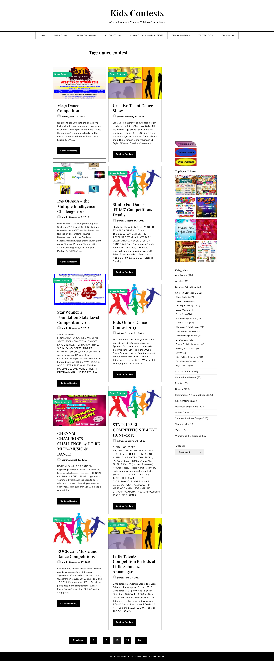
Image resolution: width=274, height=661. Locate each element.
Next (141, 640)
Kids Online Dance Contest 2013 (130, 325)
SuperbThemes (157, 656)
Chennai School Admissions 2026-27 (146, 35)
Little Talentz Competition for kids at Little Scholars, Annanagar (134, 563)
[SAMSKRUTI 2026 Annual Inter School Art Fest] (185, 185)
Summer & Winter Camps (188, 418)
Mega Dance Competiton (68, 108)
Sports (179, 352)
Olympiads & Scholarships (187, 327)
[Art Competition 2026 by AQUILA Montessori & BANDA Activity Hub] (206, 252)
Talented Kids (182, 424)
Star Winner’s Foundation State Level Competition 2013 (78, 317)
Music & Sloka (182, 322)
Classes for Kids (183, 371)
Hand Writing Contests (186, 318)
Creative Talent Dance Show (133, 108)
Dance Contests (183, 301)
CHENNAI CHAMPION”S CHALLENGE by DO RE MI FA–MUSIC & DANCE (78, 444)
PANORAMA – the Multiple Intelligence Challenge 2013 (76, 206)
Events (178, 383)
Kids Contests (137, 12)
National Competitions (186, 406)
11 (127, 640)
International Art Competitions (191, 395)
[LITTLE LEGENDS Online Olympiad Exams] (185, 207)
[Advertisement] (196, 93)
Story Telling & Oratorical (187, 357)
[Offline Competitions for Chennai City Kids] (185, 230)
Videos (178, 430)
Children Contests (184, 292)
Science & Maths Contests (187, 344)
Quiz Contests (182, 340)
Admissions (181, 275)
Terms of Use (228, 35)
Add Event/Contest (112, 35)
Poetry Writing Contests (186, 335)
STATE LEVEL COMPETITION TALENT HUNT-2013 (135, 430)
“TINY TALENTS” (205, 35)
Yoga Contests (182, 365)
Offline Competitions (86, 35)
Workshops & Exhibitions (188, 436)
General (179, 389)
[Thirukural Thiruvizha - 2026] (185, 252)
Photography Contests (186, 331)
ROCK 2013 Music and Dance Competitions (77, 553)
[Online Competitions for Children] (206, 230)
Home (42, 35)
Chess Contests (183, 297)
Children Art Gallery (181, 35)
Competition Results (185, 377)
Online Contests (61, 35)
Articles (179, 281)
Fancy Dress (181, 314)
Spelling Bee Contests (186, 348)
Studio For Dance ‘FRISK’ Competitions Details (132, 209)
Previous (78, 640)
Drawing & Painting (184, 305)
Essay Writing (182, 310)
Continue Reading (68, 150)
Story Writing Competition (187, 361)
